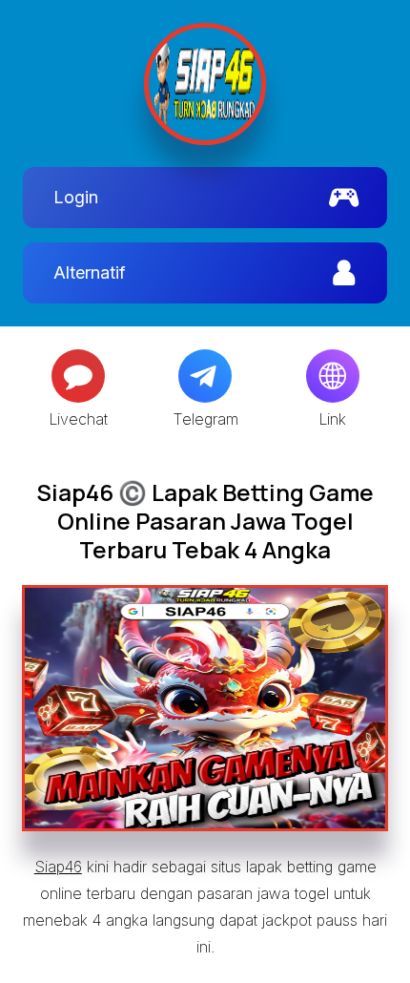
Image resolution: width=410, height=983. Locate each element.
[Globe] (332, 376)
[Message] (78, 376)
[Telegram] (205, 376)
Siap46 (58, 866)
